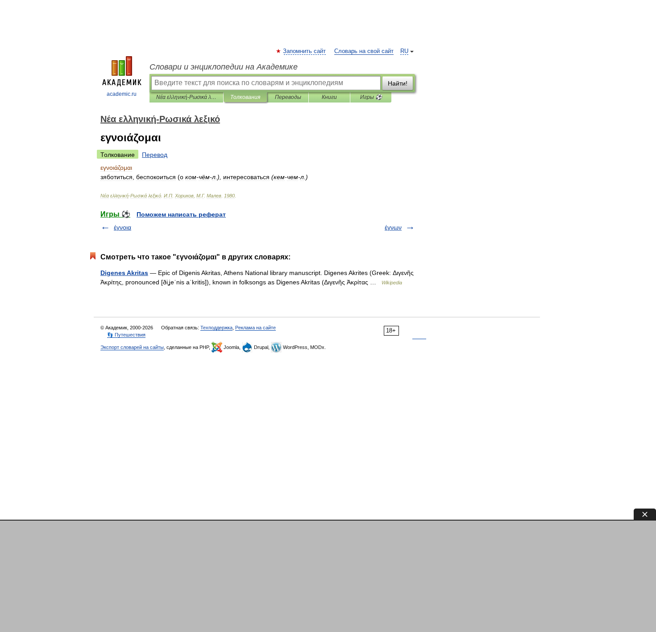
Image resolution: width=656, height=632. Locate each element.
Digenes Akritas (124, 272)
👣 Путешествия (126, 334)
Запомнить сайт (305, 51)
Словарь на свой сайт (364, 51)
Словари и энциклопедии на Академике (223, 66)
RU (404, 51)
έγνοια (122, 227)
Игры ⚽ (371, 97)
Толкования (245, 97)
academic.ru (122, 94)
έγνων (393, 227)
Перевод (154, 154)
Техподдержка (216, 327)
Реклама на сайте (255, 327)
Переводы (288, 97)
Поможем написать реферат (181, 214)
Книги (329, 97)
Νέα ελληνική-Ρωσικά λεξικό (186, 97)
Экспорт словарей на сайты (132, 347)
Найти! (397, 83)
